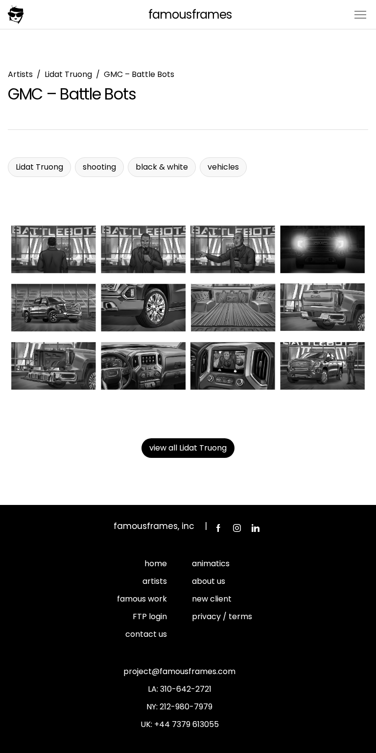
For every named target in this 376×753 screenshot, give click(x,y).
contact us (146, 634)
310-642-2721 (186, 689)
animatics (211, 563)
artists (154, 581)
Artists (20, 74)
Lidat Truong (68, 74)
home (155, 563)
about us (208, 581)
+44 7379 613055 (186, 724)
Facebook (218, 528)
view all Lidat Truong (188, 447)
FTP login (150, 616)
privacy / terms (222, 616)
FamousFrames (189, 14)
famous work (142, 598)
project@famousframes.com (179, 671)
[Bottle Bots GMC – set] (188, 307)
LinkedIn (255, 528)
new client (212, 598)
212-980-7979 (186, 706)
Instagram (237, 528)
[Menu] (360, 14)
